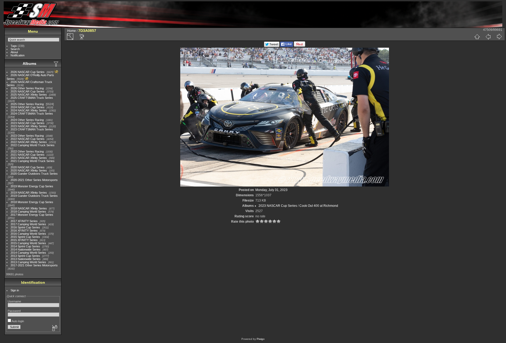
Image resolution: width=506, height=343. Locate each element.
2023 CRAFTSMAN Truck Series (32, 129)
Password (14, 310)
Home (71, 31)
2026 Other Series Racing (27, 88)
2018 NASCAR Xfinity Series (29, 208)
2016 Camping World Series (28, 233)
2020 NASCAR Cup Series (28, 167)
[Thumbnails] (477, 36)
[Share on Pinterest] (299, 46)
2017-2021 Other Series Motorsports (34, 265)
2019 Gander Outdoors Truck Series (34, 195)
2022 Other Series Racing (27, 151)
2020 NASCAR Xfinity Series (29, 170)
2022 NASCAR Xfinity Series (29, 142)
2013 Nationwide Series (26, 259)
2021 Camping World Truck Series (33, 161)
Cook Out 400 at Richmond (318, 206)
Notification (18, 55)
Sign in (15, 290)
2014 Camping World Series (28, 252)
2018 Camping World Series (28, 211)
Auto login (17, 321)
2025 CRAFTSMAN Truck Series (32, 97)
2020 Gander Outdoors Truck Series (34, 173)
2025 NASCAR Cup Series (28, 91)
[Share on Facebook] (286, 46)
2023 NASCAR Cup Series (28, 123)
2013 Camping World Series (28, 262)
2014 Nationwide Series (26, 249)
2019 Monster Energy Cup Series (32, 186)
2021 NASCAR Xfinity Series (29, 157)
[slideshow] (81, 36)
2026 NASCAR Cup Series (28, 72)
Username (14, 301)
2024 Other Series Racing (27, 119)
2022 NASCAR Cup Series (28, 138)
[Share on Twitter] (271, 46)
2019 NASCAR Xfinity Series (29, 192)
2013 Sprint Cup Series (25, 255)
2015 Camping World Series (28, 243)
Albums (29, 63)
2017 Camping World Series (28, 224)
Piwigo (261, 338)
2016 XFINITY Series (24, 230)
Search (15, 49)
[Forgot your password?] (54, 328)
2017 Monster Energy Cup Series (32, 214)
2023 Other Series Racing (27, 135)
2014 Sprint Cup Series (25, 246)
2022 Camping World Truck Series (33, 145)
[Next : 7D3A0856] (499, 36)
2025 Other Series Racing (27, 104)
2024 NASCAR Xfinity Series (29, 110)
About (14, 52)
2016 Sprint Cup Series (25, 227)
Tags (14, 45)
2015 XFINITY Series (24, 240)
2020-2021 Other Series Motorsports (34, 180)
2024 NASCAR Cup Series (28, 107)
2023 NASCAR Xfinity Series (29, 126)
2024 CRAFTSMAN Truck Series (32, 113)
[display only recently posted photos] (56, 63)
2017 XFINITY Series (24, 221)
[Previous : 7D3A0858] (488, 36)
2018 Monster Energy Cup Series (32, 202)
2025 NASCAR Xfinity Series (29, 94)
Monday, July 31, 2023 (271, 190)
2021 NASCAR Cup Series (28, 154)
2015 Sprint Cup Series (25, 236)
